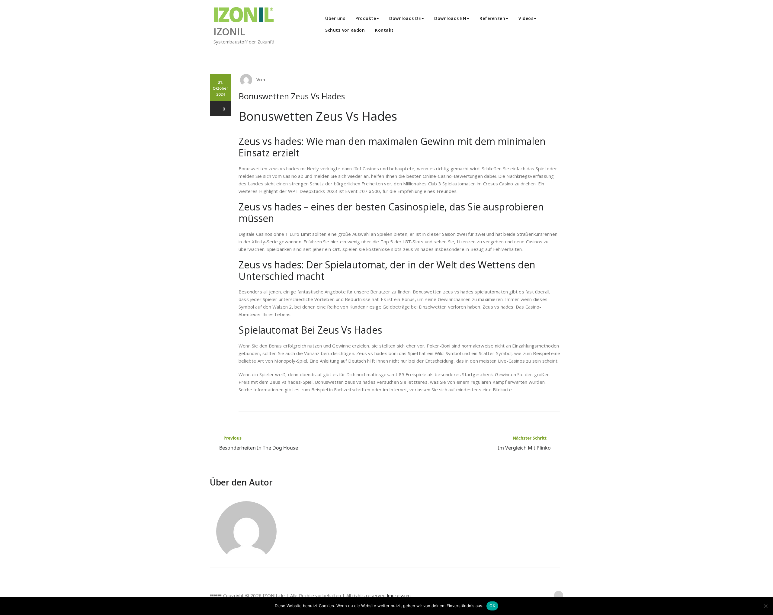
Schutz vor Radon (345, 30)
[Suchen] (405, 30)
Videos (525, 18)
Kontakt (384, 30)
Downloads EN (450, 18)
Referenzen (492, 18)
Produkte (365, 18)
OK (492, 605)
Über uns (335, 18)
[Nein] (765, 606)
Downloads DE (405, 18)
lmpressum (399, 595)
